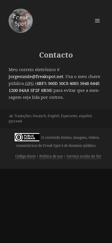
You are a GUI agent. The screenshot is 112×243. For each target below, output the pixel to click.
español (85, 115)
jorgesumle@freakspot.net (36, 76)
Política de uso (51, 156)
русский (15, 121)
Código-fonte (25, 156)
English (53, 115)
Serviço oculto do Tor (84, 156)
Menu (97, 21)
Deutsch (39, 115)
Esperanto (69, 115)
